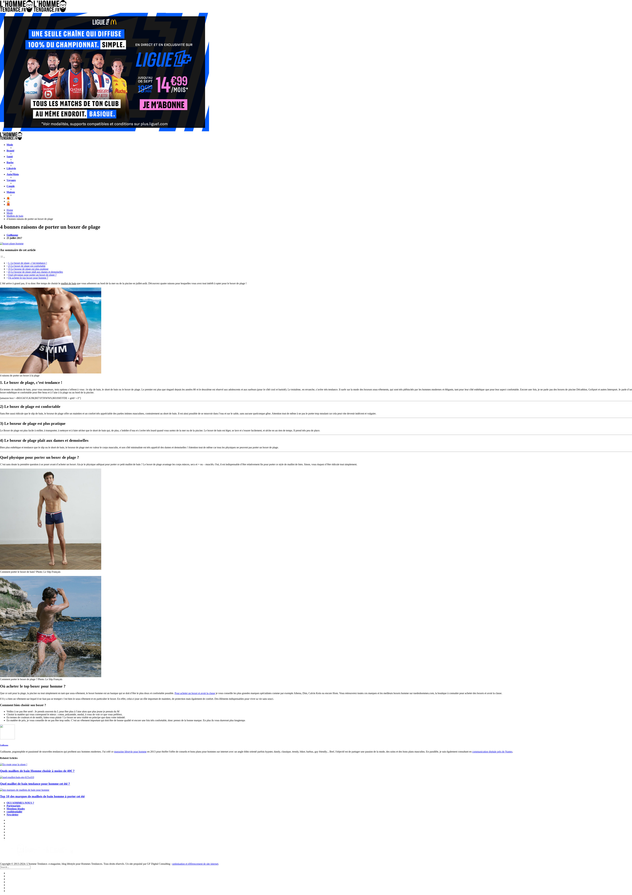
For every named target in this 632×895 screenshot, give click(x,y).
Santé (10, 156)
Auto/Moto (13, 174)
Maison (11, 192)
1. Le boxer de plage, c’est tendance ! (27, 263)
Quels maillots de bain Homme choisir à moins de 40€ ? (37, 771)
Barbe (10, 162)
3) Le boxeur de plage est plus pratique (28, 269)
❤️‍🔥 (8, 198)
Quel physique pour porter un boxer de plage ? (32, 274)
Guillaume (12, 235)
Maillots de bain (15, 216)
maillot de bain (68, 283)
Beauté (10, 150)
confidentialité (14, 811)
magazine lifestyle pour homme (130, 751)
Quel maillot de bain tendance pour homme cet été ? (35, 783)
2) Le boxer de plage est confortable (26, 266)
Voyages (11, 180)
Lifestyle (11, 168)
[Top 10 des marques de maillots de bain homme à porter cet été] (316, 790)
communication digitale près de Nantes (492, 751)
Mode (10, 144)
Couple (11, 186)
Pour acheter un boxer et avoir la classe (195, 693)
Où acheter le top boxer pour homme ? (28, 277)
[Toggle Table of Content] (2, 257)
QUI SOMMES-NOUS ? (20, 802)
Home (10, 210)
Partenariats (13, 805)
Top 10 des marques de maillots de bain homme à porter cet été (42, 796)
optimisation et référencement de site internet (195, 863)
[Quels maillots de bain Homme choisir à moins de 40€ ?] (316, 764)
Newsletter (12, 814)
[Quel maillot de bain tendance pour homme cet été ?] (316, 777)
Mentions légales (16, 808)
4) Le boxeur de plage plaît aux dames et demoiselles (35, 271)
